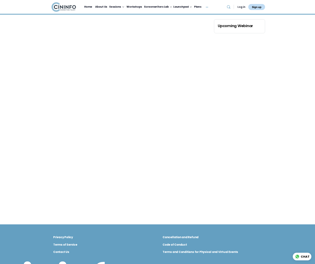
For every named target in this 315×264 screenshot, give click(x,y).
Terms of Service (65, 245)
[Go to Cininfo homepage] (63, 7)
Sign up (256, 7)
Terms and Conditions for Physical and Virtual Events (200, 252)
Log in (241, 7)
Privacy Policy (63, 237)
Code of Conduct (175, 245)
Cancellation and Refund (181, 237)
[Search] (228, 7)
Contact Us (61, 252)
